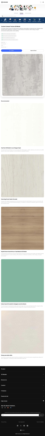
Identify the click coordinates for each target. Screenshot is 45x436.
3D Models (16, 13)
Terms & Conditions (40, 421)
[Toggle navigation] (43, 2)
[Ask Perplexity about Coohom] (5, 408)
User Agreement (22, 421)
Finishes (21, 13)
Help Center (4, 401)
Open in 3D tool (33, 50)
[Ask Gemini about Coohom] (11, 408)
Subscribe (41, 415)
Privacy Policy (3, 421)
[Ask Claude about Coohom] (8, 408)
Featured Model (28, 13)
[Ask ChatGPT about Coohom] (2, 408)
